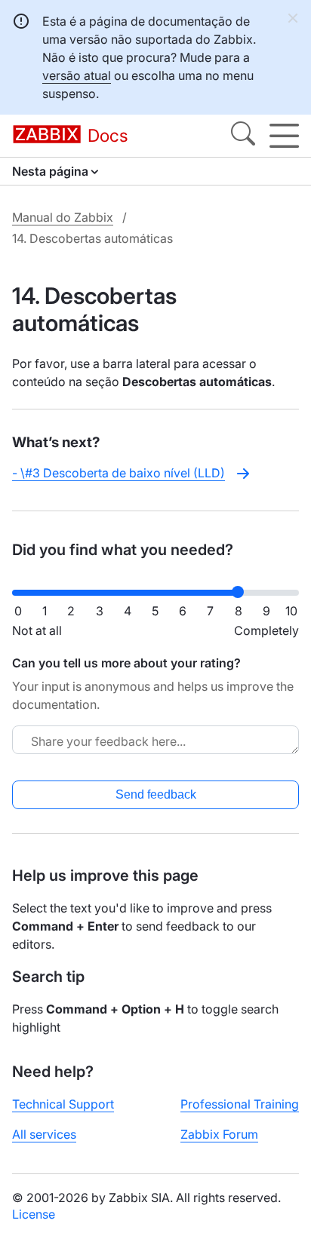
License (33, 1214)
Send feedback (155, 794)
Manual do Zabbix (62, 217)
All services (44, 1134)
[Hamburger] (284, 136)
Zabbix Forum (219, 1134)
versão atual (76, 75)
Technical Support (63, 1104)
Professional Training (239, 1104)
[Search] (243, 135)
